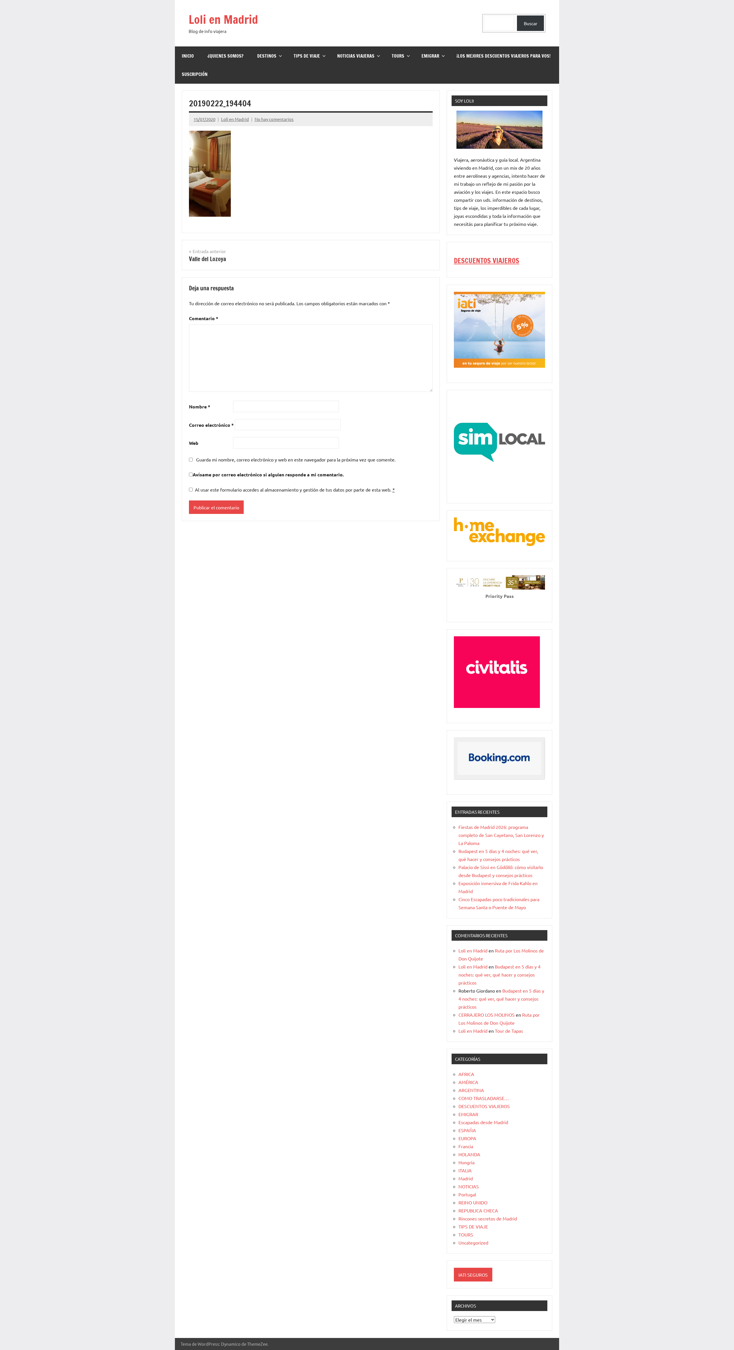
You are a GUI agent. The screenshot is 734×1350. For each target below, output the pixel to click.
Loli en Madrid (223, 19)
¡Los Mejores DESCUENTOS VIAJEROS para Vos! (503, 56)
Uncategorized (473, 1242)
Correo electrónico (211, 425)
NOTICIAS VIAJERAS (355, 56)
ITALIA (465, 1170)
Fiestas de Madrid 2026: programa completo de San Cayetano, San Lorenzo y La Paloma (501, 835)
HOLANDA (469, 1154)
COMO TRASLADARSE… (483, 1098)
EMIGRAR (430, 56)
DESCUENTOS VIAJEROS (486, 260)
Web (193, 443)
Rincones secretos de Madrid (487, 1218)
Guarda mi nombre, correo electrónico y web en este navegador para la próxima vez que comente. (296, 459)
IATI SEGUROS (473, 1274)
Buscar (530, 23)
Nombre (199, 407)
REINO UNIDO (472, 1202)
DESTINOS (266, 56)
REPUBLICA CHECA (478, 1210)
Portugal (467, 1194)
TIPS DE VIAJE (307, 56)
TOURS (398, 56)
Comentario (203, 318)
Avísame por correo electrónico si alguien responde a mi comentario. (268, 474)
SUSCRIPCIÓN (195, 74)
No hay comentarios (274, 119)
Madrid (465, 1178)
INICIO (188, 56)
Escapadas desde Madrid (483, 1122)
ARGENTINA (471, 1090)
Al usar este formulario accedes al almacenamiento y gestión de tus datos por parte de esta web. (295, 489)
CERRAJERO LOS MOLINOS (486, 1015)
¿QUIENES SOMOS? (225, 56)
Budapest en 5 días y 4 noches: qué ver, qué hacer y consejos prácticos (499, 974)
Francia (465, 1146)
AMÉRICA (468, 1082)
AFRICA (466, 1074)
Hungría (466, 1162)
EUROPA (467, 1138)
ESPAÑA (467, 1130)
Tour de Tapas (509, 1031)
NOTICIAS (468, 1186)
